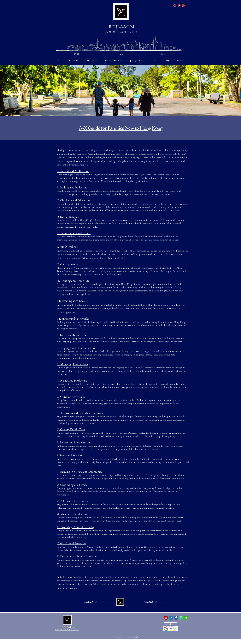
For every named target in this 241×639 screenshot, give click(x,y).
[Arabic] (179, 5)
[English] (175, 5)
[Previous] (15, 90)
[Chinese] (183, 5)
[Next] (225, 90)
